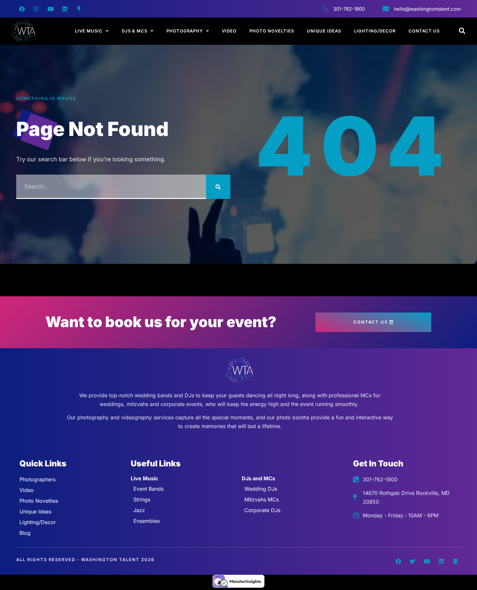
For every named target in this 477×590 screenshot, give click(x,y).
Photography (184, 30)
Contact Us (424, 30)
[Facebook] (21, 8)
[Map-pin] (78, 8)
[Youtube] (50, 8)
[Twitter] (412, 561)
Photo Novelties (272, 30)
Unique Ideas (324, 30)
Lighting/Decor (375, 30)
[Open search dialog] (462, 31)
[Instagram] (36, 8)
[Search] (218, 187)
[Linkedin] (64, 8)
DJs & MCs (134, 30)
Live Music (89, 30)
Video (229, 30)
